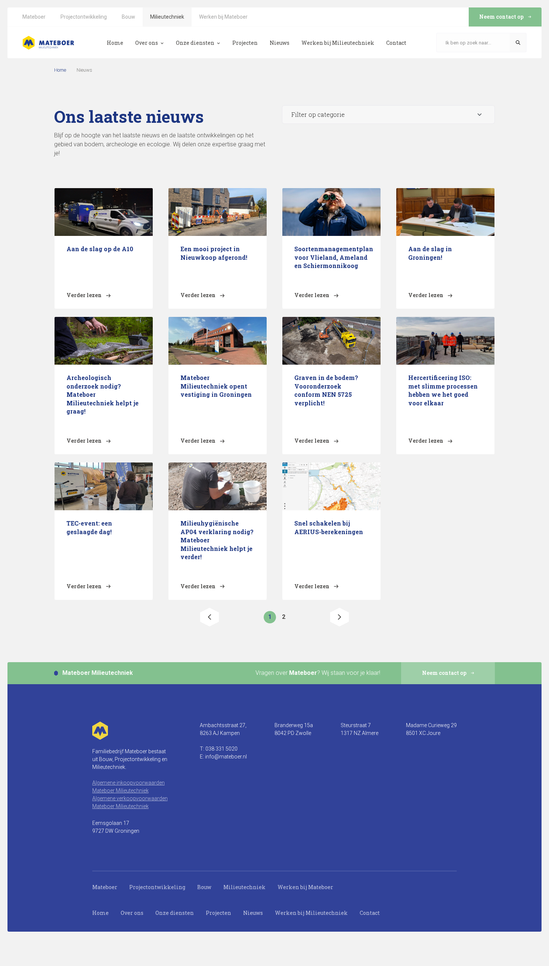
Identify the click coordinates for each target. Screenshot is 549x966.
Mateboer (104, 887)
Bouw (204, 887)
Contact (370, 912)
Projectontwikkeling (157, 887)
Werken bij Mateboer (305, 887)
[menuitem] (34, 17)
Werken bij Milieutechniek (311, 912)
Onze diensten (174, 912)
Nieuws (253, 912)
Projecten (218, 912)
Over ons (132, 912)
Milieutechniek (244, 887)
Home (60, 70)
